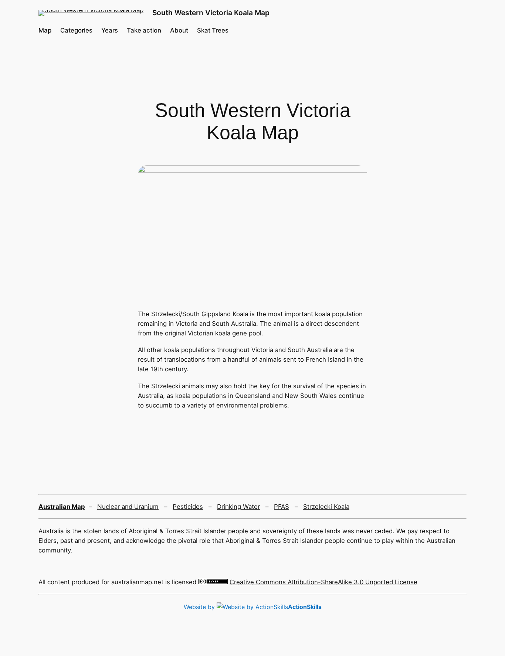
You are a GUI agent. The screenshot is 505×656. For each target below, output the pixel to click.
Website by (253, 607)
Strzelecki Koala (326, 506)
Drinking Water (238, 506)
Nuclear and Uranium (128, 506)
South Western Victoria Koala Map (211, 12)
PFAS (281, 506)
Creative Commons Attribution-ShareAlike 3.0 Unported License (323, 582)
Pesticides (188, 506)
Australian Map (61, 506)
